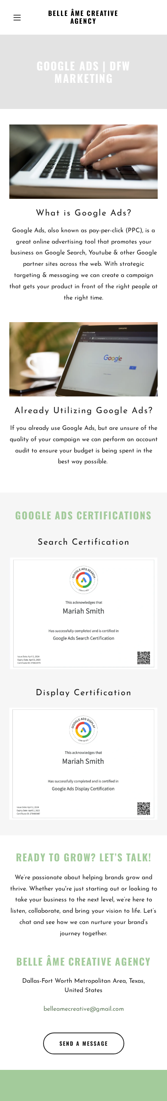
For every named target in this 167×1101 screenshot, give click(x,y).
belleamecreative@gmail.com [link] (83, 1009)
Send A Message (83, 1043)
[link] (83, 22)
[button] (20, 17)
